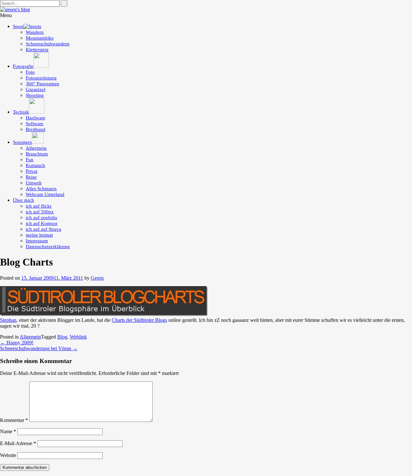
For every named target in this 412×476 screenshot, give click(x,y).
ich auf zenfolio (41, 217)
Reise (31, 177)
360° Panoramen (42, 83)
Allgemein (36, 148)
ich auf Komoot (41, 223)
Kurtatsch (35, 165)
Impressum (37, 240)
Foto (30, 72)
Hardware (35, 117)
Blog (62, 337)
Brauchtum (37, 153)
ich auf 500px (40, 211)
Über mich (23, 200)
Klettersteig (37, 49)
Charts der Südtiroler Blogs (139, 320)
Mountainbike (40, 38)
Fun (29, 159)
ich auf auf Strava (43, 229)
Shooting (35, 95)
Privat (31, 171)
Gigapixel (35, 89)
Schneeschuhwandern (48, 43)
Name (8, 431)
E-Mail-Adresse (18, 443)
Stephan (8, 320)
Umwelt (34, 182)
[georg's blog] (15, 9)
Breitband (35, 129)
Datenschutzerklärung (48, 246)
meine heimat (39, 235)
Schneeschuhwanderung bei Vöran (39, 348)
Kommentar (14, 420)
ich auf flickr (39, 206)
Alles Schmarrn (41, 188)
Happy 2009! (16, 342)
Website (8, 455)
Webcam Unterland (45, 194)
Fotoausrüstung (41, 77)
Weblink (78, 337)
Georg (97, 278)
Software (34, 123)
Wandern (35, 32)
